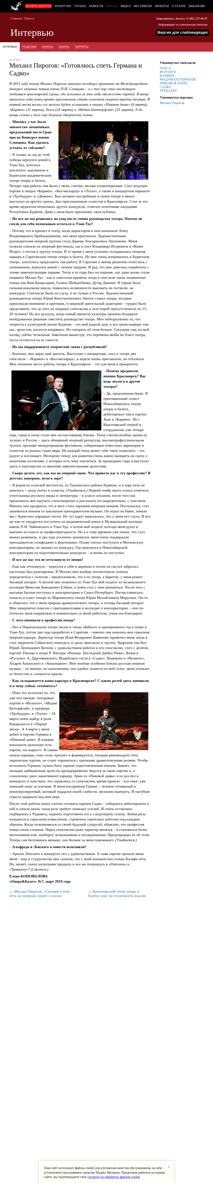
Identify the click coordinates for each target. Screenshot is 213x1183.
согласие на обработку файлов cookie (113, 1177)
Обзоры (64, 46)
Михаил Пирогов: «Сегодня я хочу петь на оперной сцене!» (39, 893)
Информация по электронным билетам (183, 24)
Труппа (80, 6)
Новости (96, 6)
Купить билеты (38, 6)
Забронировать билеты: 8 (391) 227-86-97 (181, 18)
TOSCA (165, 68)
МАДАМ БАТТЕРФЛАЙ (178, 79)
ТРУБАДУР (168, 90)
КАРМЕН (167, 75)
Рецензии (29, 46)
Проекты (162, 6)
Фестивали (143, 6)
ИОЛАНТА (168, 72)
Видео (126, 6)
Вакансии (197, 6)
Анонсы (47, 46)
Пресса (112, 6)
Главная (16, 18)
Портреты (82, 46)
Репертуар (63, 6)
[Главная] (16, 5)
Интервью (10, 46)
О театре (179, 6)
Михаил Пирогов (172, 103)
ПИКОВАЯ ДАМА (173, 83)
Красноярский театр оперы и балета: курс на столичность (113, 893)
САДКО (165, 87)
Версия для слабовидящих (182, 32)
